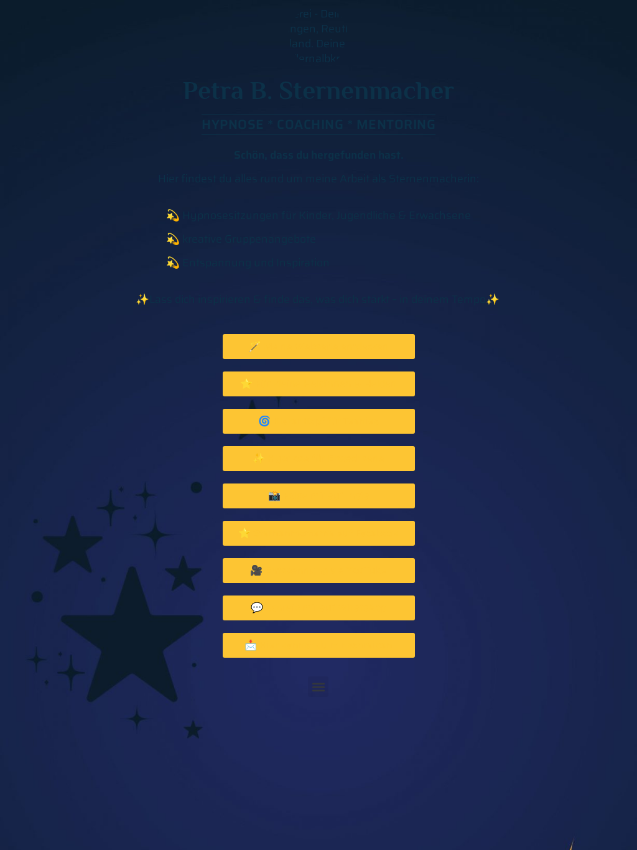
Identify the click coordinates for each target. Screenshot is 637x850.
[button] (318, 686)
